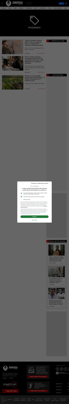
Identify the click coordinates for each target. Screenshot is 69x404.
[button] (34, 199)
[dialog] (34, 202)
